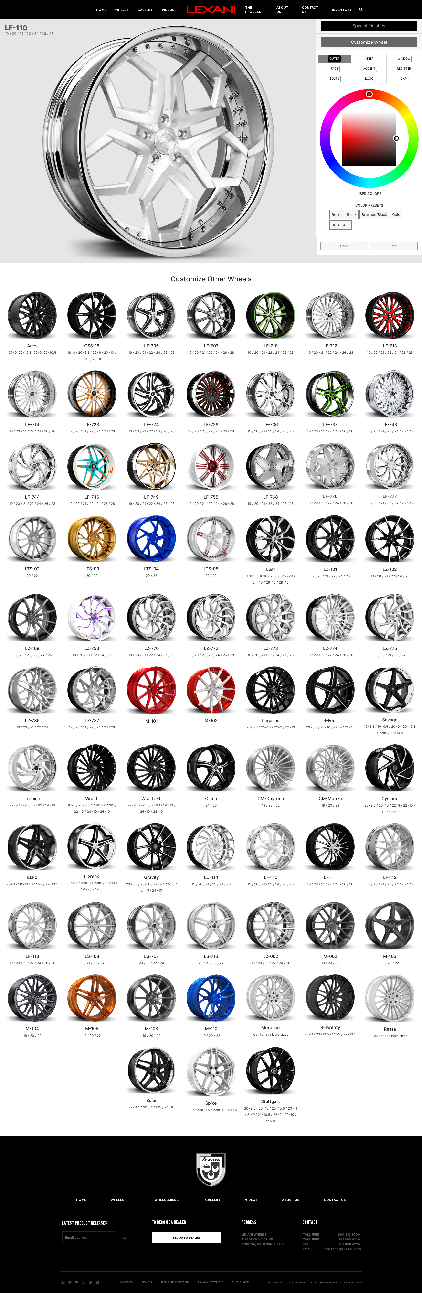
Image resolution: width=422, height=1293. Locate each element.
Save (344, 246)
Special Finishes (368, 25)
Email (394, 246)
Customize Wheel (369, 42)
